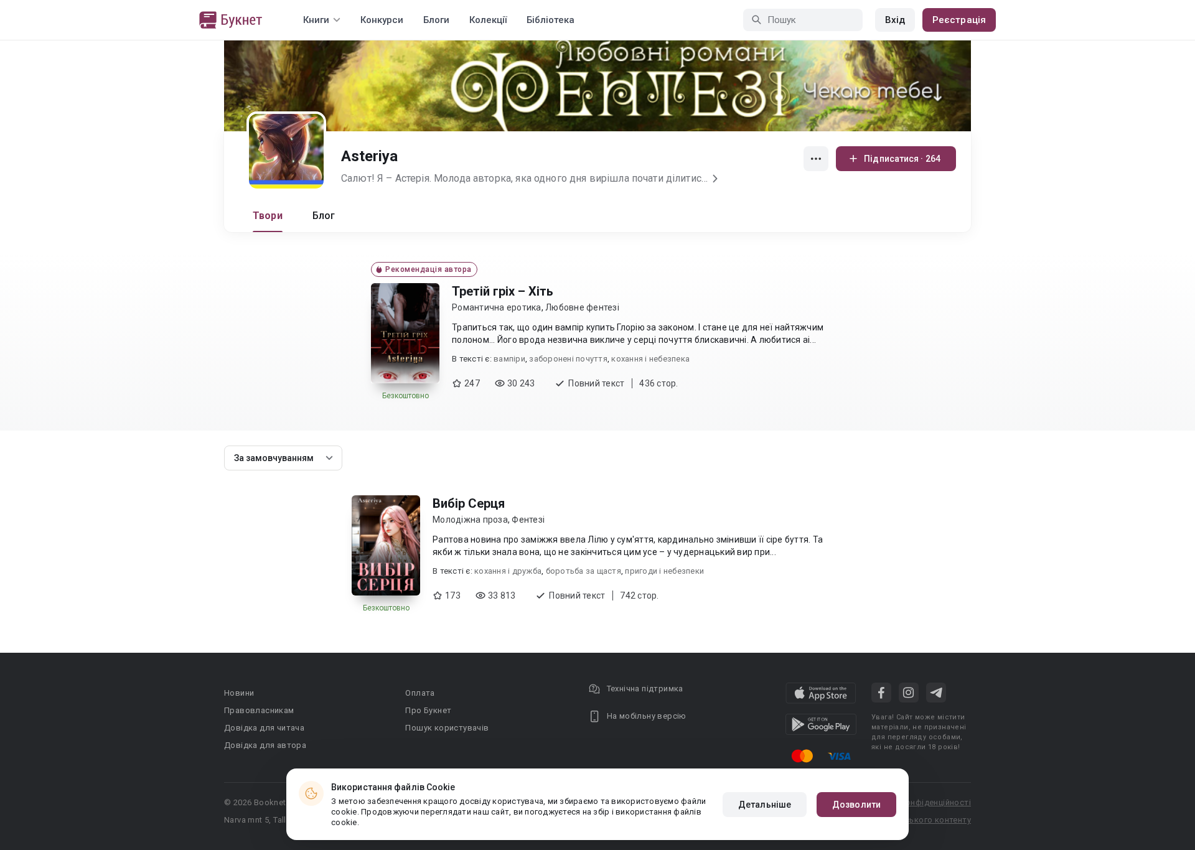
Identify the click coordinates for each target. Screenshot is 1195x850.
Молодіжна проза (470, 520)
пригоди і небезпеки (664, 571)
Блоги (436, 20)
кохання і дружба (507, 571)
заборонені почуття (568, 358)
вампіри (509, 358)
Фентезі (528, 520)
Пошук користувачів (447, 727)
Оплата (419, 693)
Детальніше (764, 805)
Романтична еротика (496, 307)
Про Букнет (428, 710)
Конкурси (381, 20)
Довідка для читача (264, 727)
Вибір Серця (469, 503)
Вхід (895, 20)
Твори (268, 216)
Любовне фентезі (582, 307)
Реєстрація (959, 20)
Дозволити (856, 805)
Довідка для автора (265, 745)
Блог (323, 216)
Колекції (488, 20)
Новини (239, 693)
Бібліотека (550, 20)
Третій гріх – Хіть (502, 291)
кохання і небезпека (650, 358)
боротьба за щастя (583, 571)
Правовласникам (259, 710)
